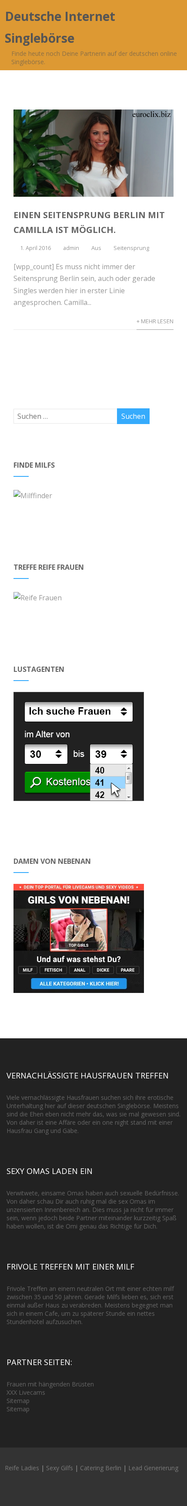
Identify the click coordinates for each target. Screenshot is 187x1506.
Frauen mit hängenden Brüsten (50, 1384)
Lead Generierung (153, 1468)
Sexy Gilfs (59, 1468)
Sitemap (18, 1400)
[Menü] (171, 19)
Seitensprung (131, 248)
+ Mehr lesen (155, 321)
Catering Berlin (100, 1468)
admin (71, 248)
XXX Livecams (26, 1392)
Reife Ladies (22, 1468)
